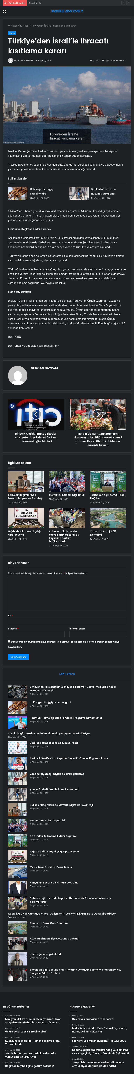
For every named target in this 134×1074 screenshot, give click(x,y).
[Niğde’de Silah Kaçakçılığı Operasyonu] (26, 518)
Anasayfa (15, 25)
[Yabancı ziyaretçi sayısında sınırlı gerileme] (17, 778)
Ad (10, 615)
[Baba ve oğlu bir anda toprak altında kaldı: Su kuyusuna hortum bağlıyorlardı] (67, 518)
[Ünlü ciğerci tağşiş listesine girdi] (17, 193)
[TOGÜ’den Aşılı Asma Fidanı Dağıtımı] (108, 481)
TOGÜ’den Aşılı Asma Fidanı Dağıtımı (107, 496)
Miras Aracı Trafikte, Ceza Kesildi (51, 867)
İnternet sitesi (77, 628)
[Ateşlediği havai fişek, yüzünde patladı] (17, 943)
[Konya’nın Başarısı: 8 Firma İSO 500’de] (17, 887)
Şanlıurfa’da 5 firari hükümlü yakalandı (54, 789)
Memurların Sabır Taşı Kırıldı (67, 495)
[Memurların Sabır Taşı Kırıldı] (67, 481)
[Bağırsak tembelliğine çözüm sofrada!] (17, 747)
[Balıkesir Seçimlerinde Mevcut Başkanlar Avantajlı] (26, 481)
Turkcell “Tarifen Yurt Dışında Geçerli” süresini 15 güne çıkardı (69, 758)
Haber (26, 25)
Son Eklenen (67, 674)
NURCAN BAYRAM (23, 60)
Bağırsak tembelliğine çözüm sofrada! (54, 743)
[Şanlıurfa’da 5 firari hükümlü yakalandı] (79, 193)
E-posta (13, 628)
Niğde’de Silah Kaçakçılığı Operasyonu (24, 533)
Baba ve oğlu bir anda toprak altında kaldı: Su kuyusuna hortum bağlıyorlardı (64, 536)
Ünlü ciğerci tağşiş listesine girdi (50, 702)
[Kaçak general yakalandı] (17, 958)
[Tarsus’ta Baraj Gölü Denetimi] (108, 518)
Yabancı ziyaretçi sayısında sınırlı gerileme (57, 774)
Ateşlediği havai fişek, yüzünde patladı (54, 938)
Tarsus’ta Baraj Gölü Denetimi (103, 533)
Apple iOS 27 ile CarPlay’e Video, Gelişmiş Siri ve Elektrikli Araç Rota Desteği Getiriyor (62, 913)
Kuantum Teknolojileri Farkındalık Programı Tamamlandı (58, 3)
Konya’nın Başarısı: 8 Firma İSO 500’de (54, 882)
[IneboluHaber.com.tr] (67, 11)
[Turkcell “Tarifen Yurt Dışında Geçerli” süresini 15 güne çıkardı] (17, 763)
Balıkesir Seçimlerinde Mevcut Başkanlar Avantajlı (25, 496)
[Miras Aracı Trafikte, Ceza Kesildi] (17, 871)
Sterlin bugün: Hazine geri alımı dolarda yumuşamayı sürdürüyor (49, 733)
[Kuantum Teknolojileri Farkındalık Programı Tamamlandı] (17, 722)
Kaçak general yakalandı (46, 954)
